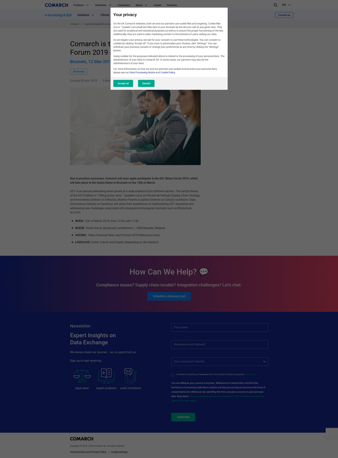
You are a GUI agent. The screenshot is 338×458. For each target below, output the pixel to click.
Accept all (123, 83)
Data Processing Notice (142, 72)
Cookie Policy (168, 72)
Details (146, 83)
